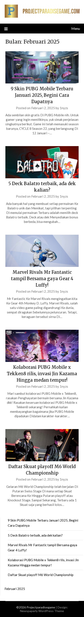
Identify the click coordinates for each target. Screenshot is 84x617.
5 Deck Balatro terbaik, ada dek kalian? (35, 535)
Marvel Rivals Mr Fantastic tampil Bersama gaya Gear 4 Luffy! (42, 278)
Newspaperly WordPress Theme (42, 611)
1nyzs (64, 108)
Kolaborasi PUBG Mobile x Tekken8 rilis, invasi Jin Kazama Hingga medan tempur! (42, 373)
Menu (75, 28)
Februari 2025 (15, 589)
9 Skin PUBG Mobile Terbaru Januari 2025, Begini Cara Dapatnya (42, 95)
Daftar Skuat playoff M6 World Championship (40, 575)
